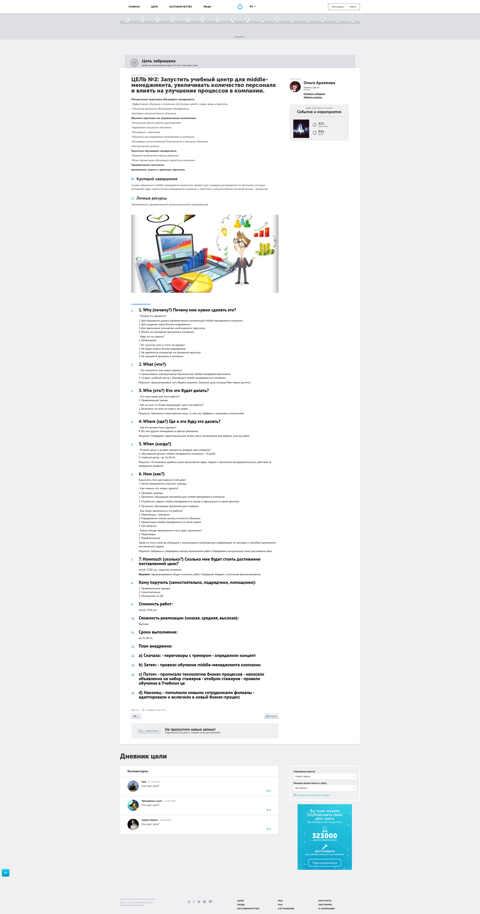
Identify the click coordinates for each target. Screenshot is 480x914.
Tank (144, 781)
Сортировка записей (304, 771)
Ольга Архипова (319, 83)
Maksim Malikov (150, 820)
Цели (154, 6)
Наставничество (180, 6)
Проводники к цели (152, 801)
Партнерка (325, 905)
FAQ (280, 905)
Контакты (325, 901)
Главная (134, 6)
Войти (353, 6)
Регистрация (338, 6)
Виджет (272, 716)
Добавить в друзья (313, 97)
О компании (326, 909)
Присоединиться (325, 863)
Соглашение (286, 909)
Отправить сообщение (314, 93)
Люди (207, 6)
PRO (280, 901)
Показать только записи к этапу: (310, 783)
